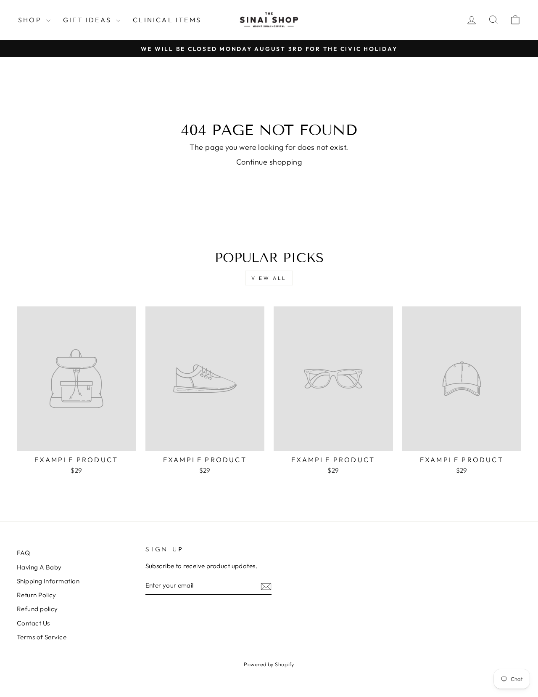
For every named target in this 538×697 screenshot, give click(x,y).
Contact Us (33, 623)
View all (269, 278)
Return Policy (36, 595)
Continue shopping (269, 162)
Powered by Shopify (269, 664)
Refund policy (37, 609)
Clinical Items (167, 20)
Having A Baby (39, 567)
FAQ (23, 553)
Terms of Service (41, 637)
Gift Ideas (88, 20)
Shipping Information (48, 581)
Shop (31, 20)
